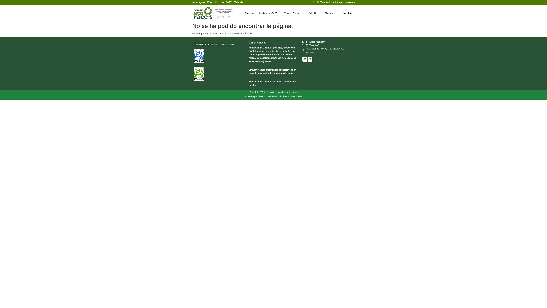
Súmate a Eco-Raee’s (293, 13)
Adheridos (313, 13)
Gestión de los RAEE (268, 13)
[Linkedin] (310, 59)
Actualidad (348, 13)
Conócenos (250, 13)
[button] (269, 13)
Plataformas (330, 13)
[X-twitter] (304, 59)
